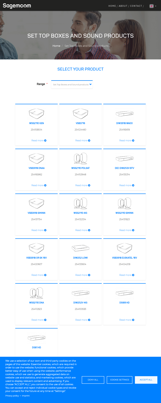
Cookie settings (119, 380)
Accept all (146, 380)
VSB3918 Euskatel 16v (124, 258)
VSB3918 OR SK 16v (36, 258)
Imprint (26, 396)
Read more (37, 140)
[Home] (18, 6)
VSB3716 (80, 123)
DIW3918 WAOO (124, 123)
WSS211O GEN (36, 123)
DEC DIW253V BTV (124, 168)
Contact (136, 6)
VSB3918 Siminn (36, 213)
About (123, 6)
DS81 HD (36, 348)
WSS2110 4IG (80, 213)
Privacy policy (12, 396)
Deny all (93, 380)
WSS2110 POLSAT (80, 168)
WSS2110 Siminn (124, 213)
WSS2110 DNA (36, 303)
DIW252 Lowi (80, 258)
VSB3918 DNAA (36, 168)
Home (112, 6)
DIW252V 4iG (80, 303)
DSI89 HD (124, 303)
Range (41, 84)
